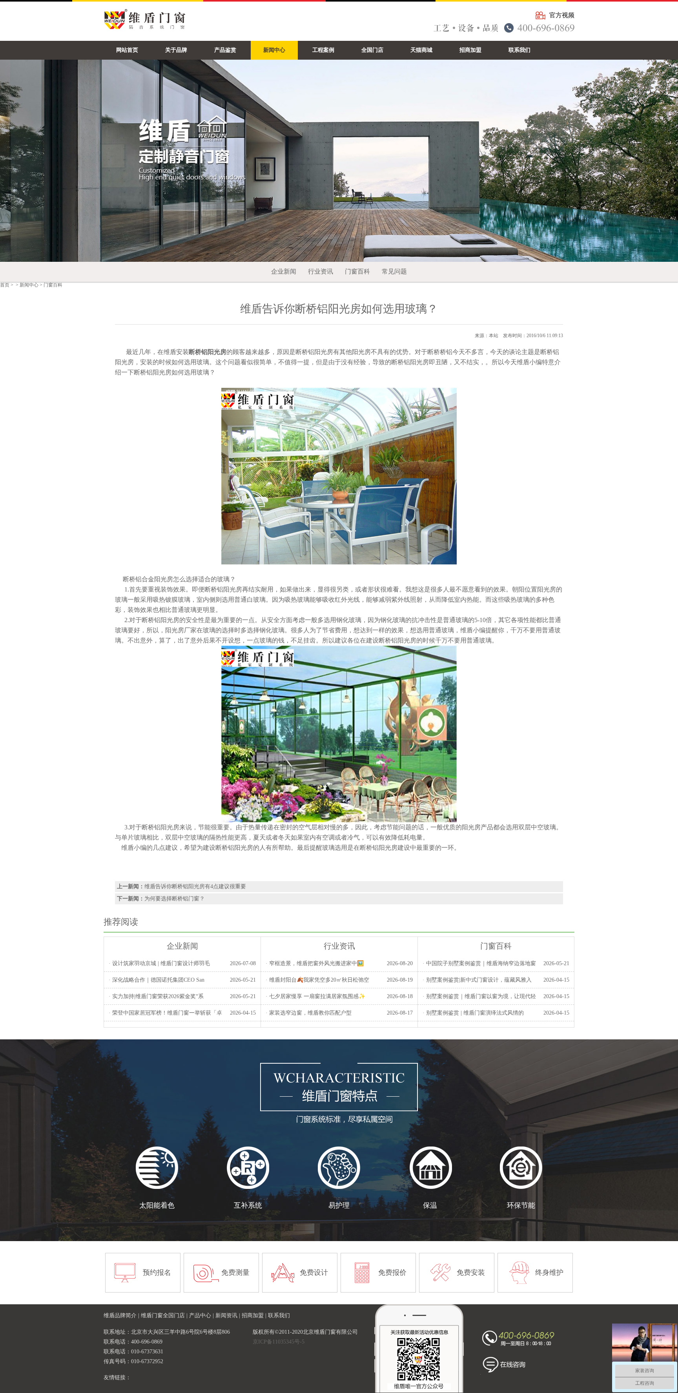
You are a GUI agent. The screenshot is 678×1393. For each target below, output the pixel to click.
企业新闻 (283, 271)
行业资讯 (320, 271)
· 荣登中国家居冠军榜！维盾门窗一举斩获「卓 (165, 1013)
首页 (4, 285)
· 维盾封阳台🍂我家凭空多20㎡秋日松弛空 (317, 980)
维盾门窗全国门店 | (165, 1315)
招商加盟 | (255, 1315)
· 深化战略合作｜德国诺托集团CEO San (156, 980)
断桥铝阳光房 (314, 352)
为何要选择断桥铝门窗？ (174, 899)
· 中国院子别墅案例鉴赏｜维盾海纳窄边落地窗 (479, 963)
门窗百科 (357, 271)
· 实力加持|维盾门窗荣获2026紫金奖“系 (156, 996)
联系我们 (279, 1315)
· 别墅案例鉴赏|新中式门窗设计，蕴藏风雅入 (477, 980)
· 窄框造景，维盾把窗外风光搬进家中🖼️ (315, 963)
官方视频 (561, 15)
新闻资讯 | (228, 1315)
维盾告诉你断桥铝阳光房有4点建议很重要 (195, 886)
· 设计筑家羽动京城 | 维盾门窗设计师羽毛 (159, 963)
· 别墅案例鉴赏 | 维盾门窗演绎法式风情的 (473, 1013)
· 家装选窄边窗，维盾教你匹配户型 (309, 1013)
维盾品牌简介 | (122, 1315)
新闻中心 (29, 285)
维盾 (523, 362)
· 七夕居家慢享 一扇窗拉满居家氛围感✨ (315, 996)
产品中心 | (202, 1315)
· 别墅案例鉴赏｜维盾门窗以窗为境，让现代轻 (479, 996)
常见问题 (394, 271)
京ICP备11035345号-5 (278, 1342)
